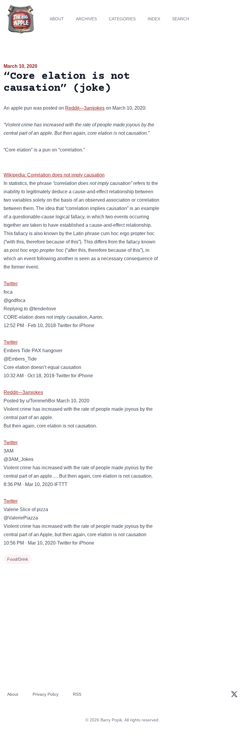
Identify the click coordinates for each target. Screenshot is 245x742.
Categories (122, 18)
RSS (77, 694)
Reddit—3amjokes (85, 108)
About (57, 18)
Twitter (11, 283)
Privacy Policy (46, 694)
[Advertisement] (204, 97)
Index (154, 18)
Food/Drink (17, 559)
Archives (86, 18)
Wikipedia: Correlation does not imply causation (54, 174)
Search (180, 18)
